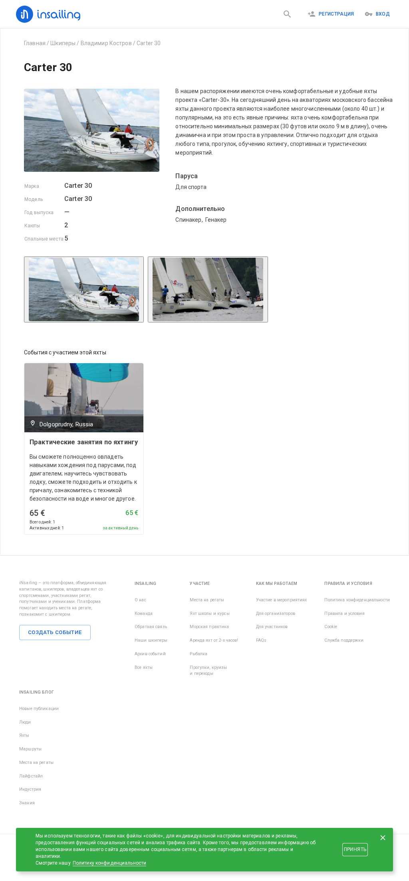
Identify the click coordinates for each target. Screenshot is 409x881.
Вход (383, 14)
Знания (27, 802)
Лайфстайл (31, 776)
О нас (140, 600)
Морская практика (209, 626)
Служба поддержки (343, 640)
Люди (25, 722)
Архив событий (150, 653)
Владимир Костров (106, 43)
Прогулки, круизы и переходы (208, 670)
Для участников (272, 626)
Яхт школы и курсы (209, 613)
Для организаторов (275, 613)
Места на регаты (207, 600)
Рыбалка (198, 653)
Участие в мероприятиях (281, 600)
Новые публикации (39, 708)
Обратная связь (151, 626)
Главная (35, 43)
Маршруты (30, 749)
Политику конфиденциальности (110, 863)
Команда (144, 613)
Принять (355, 849)
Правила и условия (344, 613)
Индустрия (30, 789)
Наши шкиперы (151, 640)
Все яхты (144, 667)
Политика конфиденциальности (357, 600)
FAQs (261, 640)
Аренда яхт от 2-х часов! (214, 640)
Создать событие (55, 632)
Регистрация (336, 14)
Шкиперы (62, 43)
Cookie (330, 626)
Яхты (24, 735)
